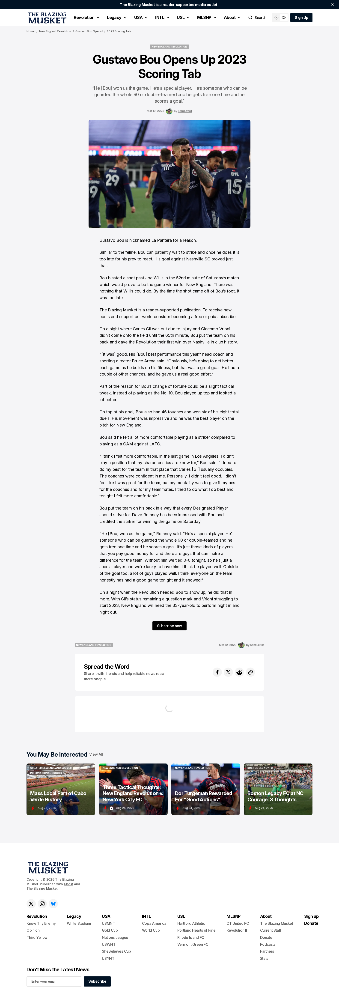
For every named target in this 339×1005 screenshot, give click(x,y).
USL (180, 17)
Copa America (154, 923)
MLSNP (204, 17)
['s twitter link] (31, 903)
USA (138, 17)
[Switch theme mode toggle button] (280, 17)
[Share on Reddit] (239, 672)
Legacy (114, 17)
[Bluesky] (53, 903)
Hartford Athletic (191, 923)
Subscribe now (169, 625)
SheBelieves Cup (116, 951)
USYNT (108, 958)
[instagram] (42, 903)
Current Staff (270, 930)
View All (96, 754)
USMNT (108, 923)
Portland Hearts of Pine (196, 930)
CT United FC (237, 923)
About (229, 17)
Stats (264, 958)
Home (31, 31)
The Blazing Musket (42, 888)
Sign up (311, 916)
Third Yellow (37, 937)
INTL (159, 17)
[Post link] (61, 789)
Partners (267, 951)
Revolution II (236, 930)
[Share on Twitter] (228, 672)
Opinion (33, 930)
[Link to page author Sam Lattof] (169, 111)
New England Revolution (55, 31)
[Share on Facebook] (217, 672)
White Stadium (79, 923)
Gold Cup (110, 930)
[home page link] (46, 17)
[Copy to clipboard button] (250, 672)
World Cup (151, 930)
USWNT (108, 944)
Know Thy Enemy (41, 923)
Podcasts (267, 944)
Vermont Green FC (192, 944)
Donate (266, 937)
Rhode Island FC (190, 937)
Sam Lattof (185, 111)
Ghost (68, 884)
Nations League (115, 937)
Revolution (84, 17)
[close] (332, 4)
